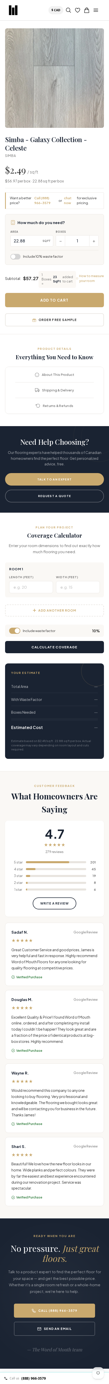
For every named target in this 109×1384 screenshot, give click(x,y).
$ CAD (57, 10)
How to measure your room (91, 278)
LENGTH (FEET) (21, 577)
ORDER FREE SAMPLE (58, 320)
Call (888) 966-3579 (42, 200)
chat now (67, 200)
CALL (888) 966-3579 (58, 1311)
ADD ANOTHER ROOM (57, 610)
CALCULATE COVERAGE (54, 647)
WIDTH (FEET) (67, 577)
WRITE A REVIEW (54, 903)
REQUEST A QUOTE (54, 496)
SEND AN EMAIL (58, 1329)
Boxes (61, 231)
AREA (14, 231)
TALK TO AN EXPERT (54, 479)
